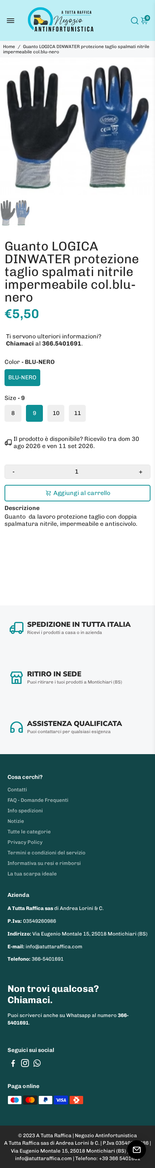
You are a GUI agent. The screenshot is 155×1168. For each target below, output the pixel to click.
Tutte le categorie (29, 831)
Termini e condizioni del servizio (46, 853)
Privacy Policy (25, 842)
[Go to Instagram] (25, 1064)
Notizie (16, 821)
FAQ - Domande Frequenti (38, 800)
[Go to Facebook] (13, 1064)
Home (9, 46)
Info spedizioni (25, 810)
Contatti (17, 789)
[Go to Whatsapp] (37, 1064)
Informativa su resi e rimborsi (44, 863)
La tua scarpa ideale (32, 874)
